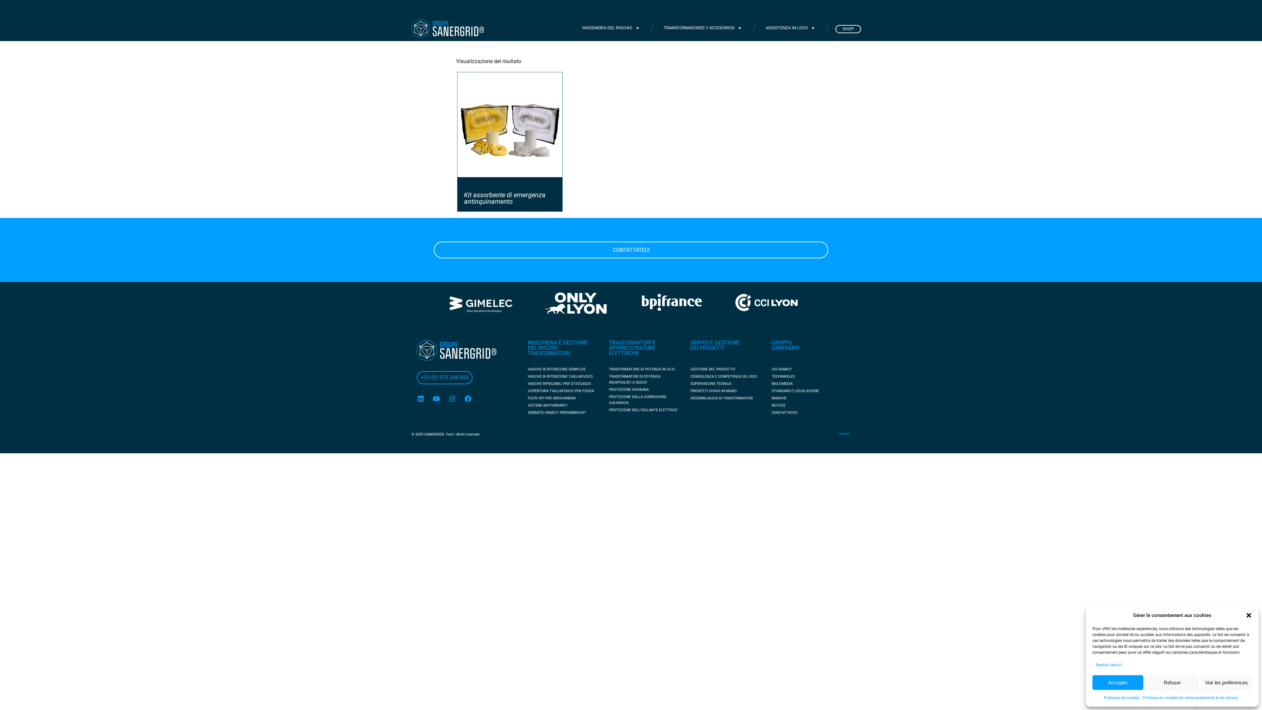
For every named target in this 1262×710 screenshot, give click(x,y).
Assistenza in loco (787, 27)
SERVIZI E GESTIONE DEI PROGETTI (714, 345)
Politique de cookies (1121, 698)
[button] (1249, 615)
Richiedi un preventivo (818, 9)
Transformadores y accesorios (699, 27)
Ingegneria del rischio (607, 27)
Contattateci (631, 250)
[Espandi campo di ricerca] (770, 9)
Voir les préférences (1226, 682)
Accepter (1118, 682)
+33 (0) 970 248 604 (555, 9)
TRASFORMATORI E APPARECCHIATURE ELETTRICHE (632, 348)
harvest (845, 434)
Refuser (1172, 682)
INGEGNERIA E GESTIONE (558, 343)
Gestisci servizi (1109, 665)
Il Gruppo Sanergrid (620, 9)
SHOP (848, 28)
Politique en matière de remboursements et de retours (1190, 698)
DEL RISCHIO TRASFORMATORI (549, 350)
